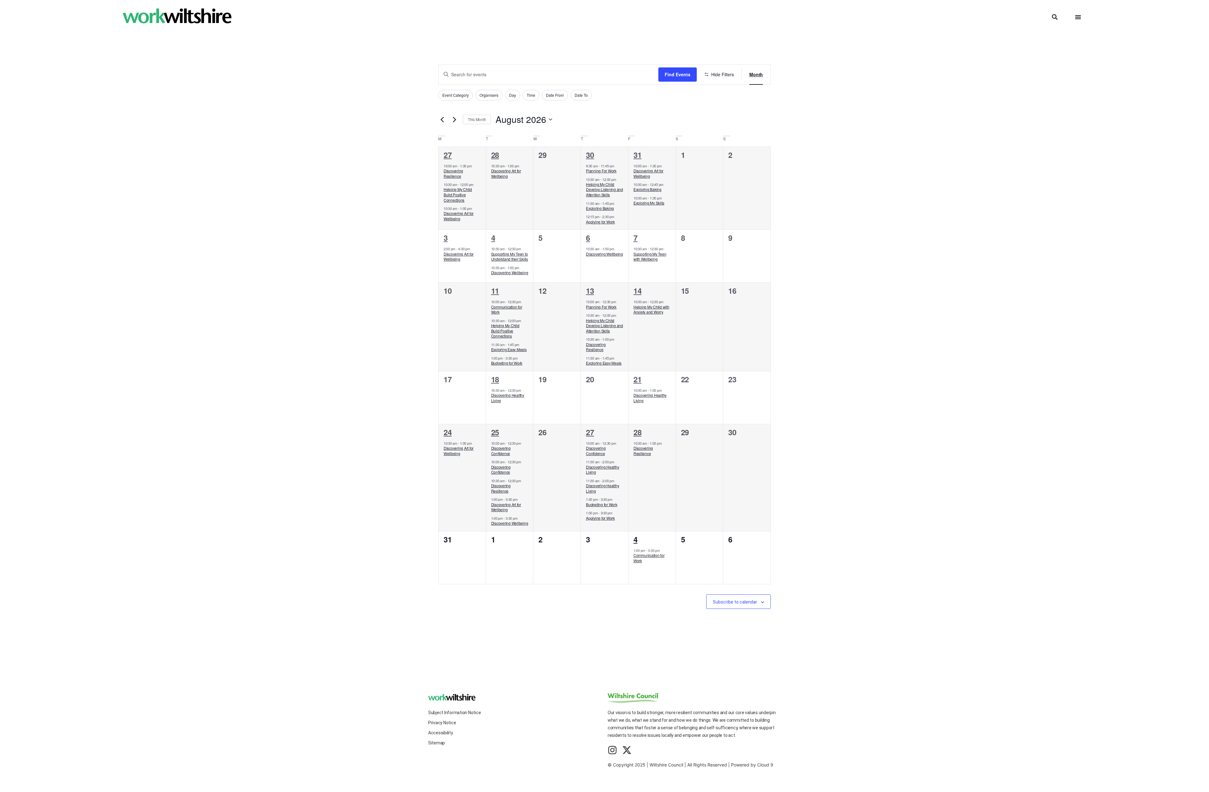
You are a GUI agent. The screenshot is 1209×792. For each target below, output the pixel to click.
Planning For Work (601, 170)
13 (590, 290)
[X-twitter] (627, 750)
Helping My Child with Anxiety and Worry (651, 309)
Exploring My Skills (648, 202)
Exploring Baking (600, 208)
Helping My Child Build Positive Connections (458, 194)
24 (448, 432)
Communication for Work (506, 309)
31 (637, 154)
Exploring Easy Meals (509, 349)
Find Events (677, 74)
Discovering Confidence (501, 450)
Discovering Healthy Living (507, 397)
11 (495, 290)
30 (590, 154)
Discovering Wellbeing (509, 272)
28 (495, 154)
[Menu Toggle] (1078, 17)
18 (495, 379)
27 (448, 154)
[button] (1054, 17)
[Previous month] (442, 119)
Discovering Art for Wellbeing (459, 216)
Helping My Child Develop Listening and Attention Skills (604, 189)
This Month (477, 119)
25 (495, 432)
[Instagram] (612, 750)
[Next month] (454, 119)
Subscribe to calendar (735, 601)
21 (637, 379)
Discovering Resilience (453, 173)
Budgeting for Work (506, 363)
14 (637, 290)
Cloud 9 (765, 764)
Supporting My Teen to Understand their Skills (509, 256)
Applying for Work (600, 221)
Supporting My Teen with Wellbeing (649, 256)
